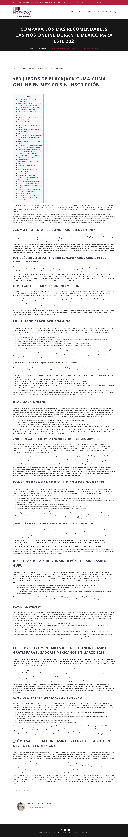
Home (72, 12)
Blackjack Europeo (23, 133)
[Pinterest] (19, 790)
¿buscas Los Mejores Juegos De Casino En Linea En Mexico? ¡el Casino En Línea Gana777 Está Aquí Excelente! (30, 151)
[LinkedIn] (24, 790)
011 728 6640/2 (83, 2)
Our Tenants (93, 12)
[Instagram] (100, 2)
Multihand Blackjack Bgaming (27, 109)
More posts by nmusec (37, 808)
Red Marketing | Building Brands (80, 832)
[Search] (114, 12)
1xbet (72, 241)
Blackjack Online (23, 115)
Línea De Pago (22, 173)
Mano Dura (21, 163)
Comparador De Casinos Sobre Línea (29, 195)
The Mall (81, 12)
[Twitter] (97, 2)
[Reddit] (27, 790)
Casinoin (20, 167)
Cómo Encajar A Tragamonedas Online (29, 107)
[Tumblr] (22, 790)
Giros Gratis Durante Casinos (26, 165)
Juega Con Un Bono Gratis (26, 193)
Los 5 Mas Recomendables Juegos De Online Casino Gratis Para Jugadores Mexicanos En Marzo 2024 (29, 137)
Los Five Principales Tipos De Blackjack (29, 181)
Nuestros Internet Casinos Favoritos (29, 183)
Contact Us (106, 12)
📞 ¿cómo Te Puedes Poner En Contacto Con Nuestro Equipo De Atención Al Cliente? (28, 177)
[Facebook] (95, 2)
